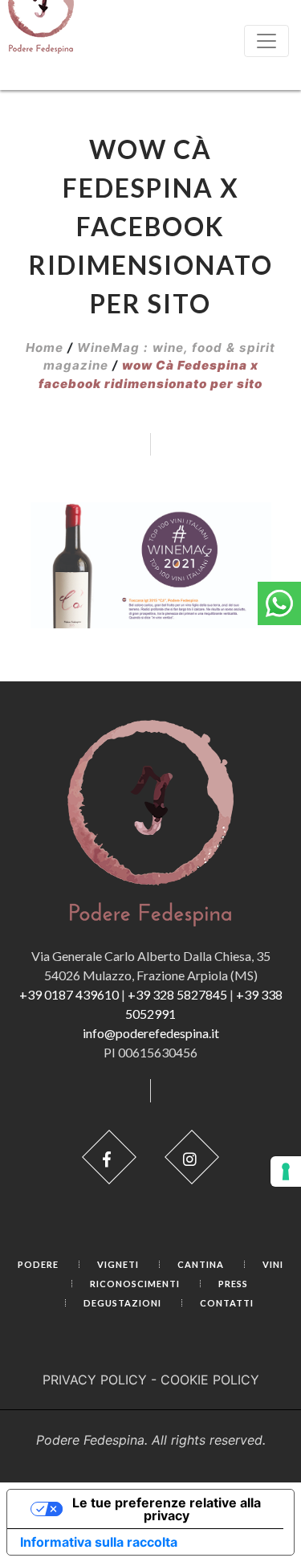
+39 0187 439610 (69, 994)
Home (44, 347)
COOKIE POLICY (210, 1380)
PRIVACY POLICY (95, 1380)
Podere (38, 1264)
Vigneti (118, 1264)
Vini (272, 1264)
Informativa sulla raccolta (98, 1542)
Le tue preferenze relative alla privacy (166, 1509)
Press (233, 1283)
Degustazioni (122, 1303)
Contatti (227, 1303)
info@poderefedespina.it (151, 1033)
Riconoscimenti (135, 1283)
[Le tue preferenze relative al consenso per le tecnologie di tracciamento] (285, 1171)
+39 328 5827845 (177, 994)
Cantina (200, 1264)
